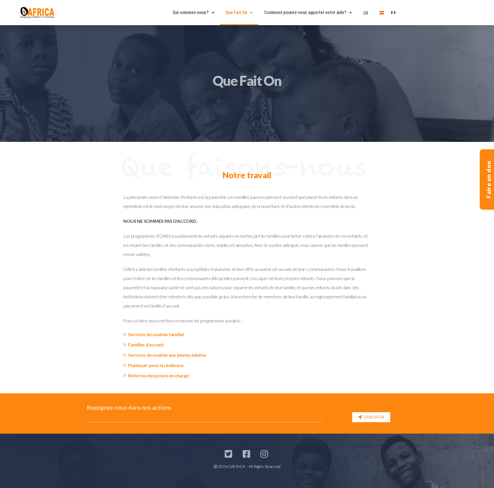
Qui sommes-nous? (191, 12)
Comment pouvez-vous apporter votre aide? (305, 12)
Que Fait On (236, 12)
